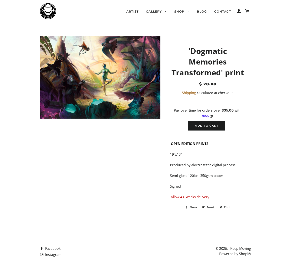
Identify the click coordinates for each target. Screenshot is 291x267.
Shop (180, 11)
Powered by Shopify (235, 253)
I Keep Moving (240, 248)
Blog (202, 11)
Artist (132, 11)
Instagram (53, 254)
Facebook (52, 248)
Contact (222, 11)
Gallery (154, 11)
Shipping (189, 92)
